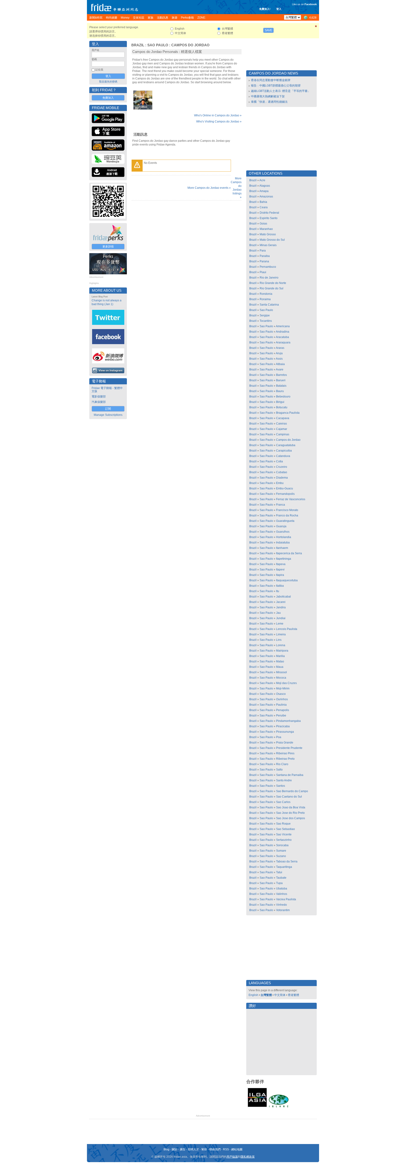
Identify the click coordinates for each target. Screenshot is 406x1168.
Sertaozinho (284, 840)
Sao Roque (283, 823)
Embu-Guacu (284, 488)
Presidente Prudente (289, 748)
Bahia (263, 202)
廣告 (182, 1149)
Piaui (263, 272)
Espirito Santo (268, 218)
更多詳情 (108, 246)
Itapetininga (283, 558)
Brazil (137, 45)
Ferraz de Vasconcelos (290, 499)
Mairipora (282, 650)
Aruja (279, 353)
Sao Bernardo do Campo (292, 791)
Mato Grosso (268, 234)
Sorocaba (282, 845)
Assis (279, 358)
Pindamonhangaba (288, 721)
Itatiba (280, 585)
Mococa (281, 677)
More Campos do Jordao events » (209, 187)
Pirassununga (285, 731)
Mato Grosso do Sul (272, 239)
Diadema (282, 477)
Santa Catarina (269, 304)
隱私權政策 (248, 1156)
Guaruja (281, 526)
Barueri (280, 380)
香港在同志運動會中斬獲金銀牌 (270, 80)
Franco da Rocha (287, 515)
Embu (280, 483)
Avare (279, 369)
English (253, 995)
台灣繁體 (266, 995)
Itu (277, 591)
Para (263, 250)
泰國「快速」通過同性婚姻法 (269, 101)
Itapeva (280, 564)
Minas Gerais (268, 245)
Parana (264, 261)
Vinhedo (281, 904)
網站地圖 (236, 1149)
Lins (278, 639)
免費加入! (264, 9)
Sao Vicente (284, 834)
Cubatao (281, 472)
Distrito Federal (269, 212)
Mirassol (281, 672)
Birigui (280, 402)
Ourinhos (282, 699)
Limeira (281, 634)
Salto (279, 769)
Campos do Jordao (190, 45)
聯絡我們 (215, 1149)
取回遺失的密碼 (108, 81)
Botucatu (281, 407)
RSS (226, 1149)
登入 (278, 9)
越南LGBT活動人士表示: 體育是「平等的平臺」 (280, 91)
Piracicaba (283, 726)
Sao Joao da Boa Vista (290, 807)
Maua (279, 667)
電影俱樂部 (99, 396)
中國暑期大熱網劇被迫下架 (268, 96)
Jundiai (280, 618)
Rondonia (266, 293)
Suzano (281, 856)
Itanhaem (282, 548)
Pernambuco (268, 266)
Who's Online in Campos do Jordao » (218, 115)
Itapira (280, 575)
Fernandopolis (285, 494)
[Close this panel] (316, 27)
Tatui (279, 872)
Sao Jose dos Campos (290, 818)
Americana (283, 326)
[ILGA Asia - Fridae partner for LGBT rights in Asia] (257, 1107)
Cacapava (282, 418)
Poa (278, 737)
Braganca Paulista (288, 412)
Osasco (281, 694)
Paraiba (265, 256)
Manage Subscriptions (108, 415)
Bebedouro (283, 396)
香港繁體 (293, 995)
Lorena (280, 645)
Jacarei (280, 602)
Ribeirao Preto (285, 758)
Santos (280, 785)
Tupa (279, 883)
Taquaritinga (284, 867)
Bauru (280, 391)
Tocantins (266, 320)
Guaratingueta (285, 521)
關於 (174, 1149)
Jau (278, 612)
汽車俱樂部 (99, 402)
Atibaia (280, 364)
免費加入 (108, 97)
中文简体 (279, 995)
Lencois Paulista (286, 629)
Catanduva (283, 456)
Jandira (281, 607)
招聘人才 (193, 1149)
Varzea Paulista (286, 899)
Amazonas (266, 196)
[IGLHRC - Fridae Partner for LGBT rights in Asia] (278, 1107)
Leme (279, 623)
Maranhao (266, 229)
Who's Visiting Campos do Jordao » (219, 121)
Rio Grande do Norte (273, 283)
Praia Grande (284, 742)
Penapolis (282, 710)
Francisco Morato (287, 510)
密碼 (94, 59)
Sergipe (265, 315)
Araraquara (283, 342)
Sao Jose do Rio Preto (290, 812)
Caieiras (281, 423)
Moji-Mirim (282, 688)
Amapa (264, 191)
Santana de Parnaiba (289, 775)
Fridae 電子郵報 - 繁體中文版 (107, 389)
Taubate (281, 877)
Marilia (280, 656)
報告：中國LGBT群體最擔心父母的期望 (276, 85)
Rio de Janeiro (269, 277)
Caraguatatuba (285, 445)
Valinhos (281, 894)
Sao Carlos (283, 802)
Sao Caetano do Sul (289, 796)
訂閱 (108, 408)
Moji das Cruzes (286, 683)
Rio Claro (282, 764)
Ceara (264, 207)
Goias (263, 223)
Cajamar (281, 429)
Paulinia (281, 704)
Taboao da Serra (286, 861)
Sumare (281, 850)
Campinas (282, 434)
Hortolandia (283, 537)
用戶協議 (232, 1156)
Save (268, 30)
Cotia (279, 461)
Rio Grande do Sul (271, 288)
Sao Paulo (157, 45)
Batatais (281, 385)
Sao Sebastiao (285, 829)
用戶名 (95, 50)
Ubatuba (281, 888)
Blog (166, 1149)
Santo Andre (284, 780)
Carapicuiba (284, 450)
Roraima (265, 299)
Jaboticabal (283, 596)
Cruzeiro (281, 466)
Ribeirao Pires (285, 753)
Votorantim (283, 910)
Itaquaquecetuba (287, 580)
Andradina (282, 331)
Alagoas (264, 185)
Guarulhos (282, 531)
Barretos (281, 375)
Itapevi (280, 569)
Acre (262, 180)
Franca (280, 504)
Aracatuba (282, 337)
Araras (280, 348)
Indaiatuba (283, 542)
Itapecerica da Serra (289, 553)
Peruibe (281, 715)
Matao (280, 661)
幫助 (204, 1149)
